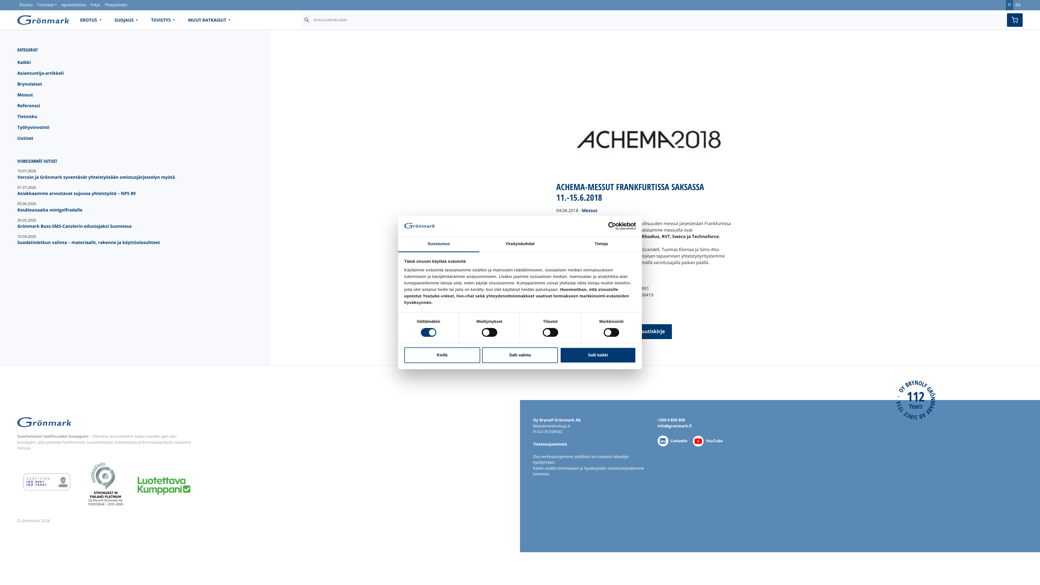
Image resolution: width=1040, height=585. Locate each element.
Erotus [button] (89, 20)
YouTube (714, 441)
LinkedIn (679, 441)
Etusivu (26, 5)
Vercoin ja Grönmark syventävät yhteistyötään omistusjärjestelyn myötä (96, 177)
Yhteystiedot (116, 5)
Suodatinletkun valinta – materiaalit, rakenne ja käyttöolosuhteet (88, 242)
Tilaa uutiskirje (646, 331)
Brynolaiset (29, 84)
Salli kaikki (598, 355)
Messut (25, 95)
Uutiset (25, 138)
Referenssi (28, 106)
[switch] (489, 332)
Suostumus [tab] (439, 244)
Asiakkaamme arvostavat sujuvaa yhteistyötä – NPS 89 (76, 193)
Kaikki (24, 62)
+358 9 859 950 (671, 420)
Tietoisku (27, 116)
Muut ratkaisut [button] (207, 20)
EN (1017, 5)
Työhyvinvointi (33, 127)
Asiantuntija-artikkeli (40, 73)
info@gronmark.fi (675, 426)
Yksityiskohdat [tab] (519, 244)
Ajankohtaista (73, 5)
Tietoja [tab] (601, 244)
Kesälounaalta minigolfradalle (49, 210)
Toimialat (45, 5)
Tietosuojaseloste (550, 444)
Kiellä (442, 355)
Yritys (95, 5)
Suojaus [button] (125, 20)
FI (1009, 5)
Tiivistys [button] (161, 20)
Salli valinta (520, 355)
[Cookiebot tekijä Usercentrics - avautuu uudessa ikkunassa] (612, 226)
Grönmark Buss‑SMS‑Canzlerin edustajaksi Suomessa (74, 226)
